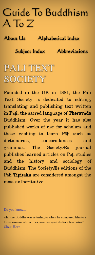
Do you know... (15, 210)
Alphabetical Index (59, 38)
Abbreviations (72, 51)
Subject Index (30, 51)
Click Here (12, 227)
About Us (15, 38)
